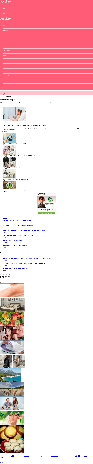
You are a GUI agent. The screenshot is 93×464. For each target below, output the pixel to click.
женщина (16, 456)
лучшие (26, 456)
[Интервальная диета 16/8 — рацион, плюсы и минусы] (9, 188)
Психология (7, 40)
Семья (4, 70)
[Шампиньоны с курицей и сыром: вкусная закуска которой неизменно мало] (12, 452)
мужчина (43, 456)
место (36, 455)
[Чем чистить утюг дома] (12, 354)
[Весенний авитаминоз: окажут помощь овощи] (12, 325)
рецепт (77, 456)
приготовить (54, 456)
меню (30, 455)
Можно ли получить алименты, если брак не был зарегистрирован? (17, 179)
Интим (6, 35)
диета (12, 456)
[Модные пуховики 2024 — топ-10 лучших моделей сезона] (12, 367)
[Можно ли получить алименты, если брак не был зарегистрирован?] (9, 178)
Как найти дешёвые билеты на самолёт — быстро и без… (15, 143)
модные (38, 455)
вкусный (4, 456)
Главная (1, 96)
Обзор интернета (8, 81)
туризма (2, 457)
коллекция (21, 456)
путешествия (71, 456)
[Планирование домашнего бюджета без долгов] (12, 410)
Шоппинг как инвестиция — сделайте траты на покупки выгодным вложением (20, 155)
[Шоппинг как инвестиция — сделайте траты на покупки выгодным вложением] (9, 154)
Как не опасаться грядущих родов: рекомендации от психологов (25, 125)
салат (85, 456)
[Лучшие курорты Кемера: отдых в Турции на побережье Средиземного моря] (10, 381)
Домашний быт (7, 75)
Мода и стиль (6, 50)
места (33, 456)
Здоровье (5, 30)
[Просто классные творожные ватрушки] (12, 438)
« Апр (1, 281)
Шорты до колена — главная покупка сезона (12, 167)
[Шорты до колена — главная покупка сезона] (9, 166)
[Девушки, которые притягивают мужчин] (12, 339)
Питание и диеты (7, 65)
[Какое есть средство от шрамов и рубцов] (12, 297)
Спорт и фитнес (8, 45)
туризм (90, 456)
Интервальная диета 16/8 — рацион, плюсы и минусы (14, 190)
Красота (5, 55)
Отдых (4, 60)
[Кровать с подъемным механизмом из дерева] (12, 311)
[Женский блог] (5, 2)
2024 (1, 456)
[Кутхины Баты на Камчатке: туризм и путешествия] (12, 395)
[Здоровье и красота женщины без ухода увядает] (12, 424)
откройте (47, 455)
